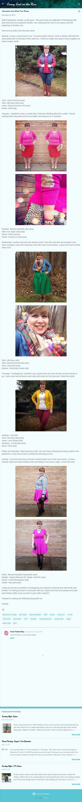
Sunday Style (58, 619)
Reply (12, 638)
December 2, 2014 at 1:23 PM (33, 632)
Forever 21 (61, 615)
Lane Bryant (17, 619)
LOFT (26, 619)
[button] (79, 11)
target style (7, 623)
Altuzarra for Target (10, 615)
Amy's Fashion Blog (17, 632)
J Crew (69, 615)
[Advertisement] (41, 688)
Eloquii (52, 615)
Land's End (6, 619)
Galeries (46, 798)
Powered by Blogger (42, 794)
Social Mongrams (45, 619)
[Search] (79, 4)
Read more (76, 735)
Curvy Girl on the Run (21, 4)
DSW (45, 615)
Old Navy (34, 619)
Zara (15, 623)
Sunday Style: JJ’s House (11, 766)
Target (68, 619)
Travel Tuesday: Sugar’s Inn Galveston (16, 741)
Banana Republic (35, 615)
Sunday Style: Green (10, 716)
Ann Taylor (23, 615)
